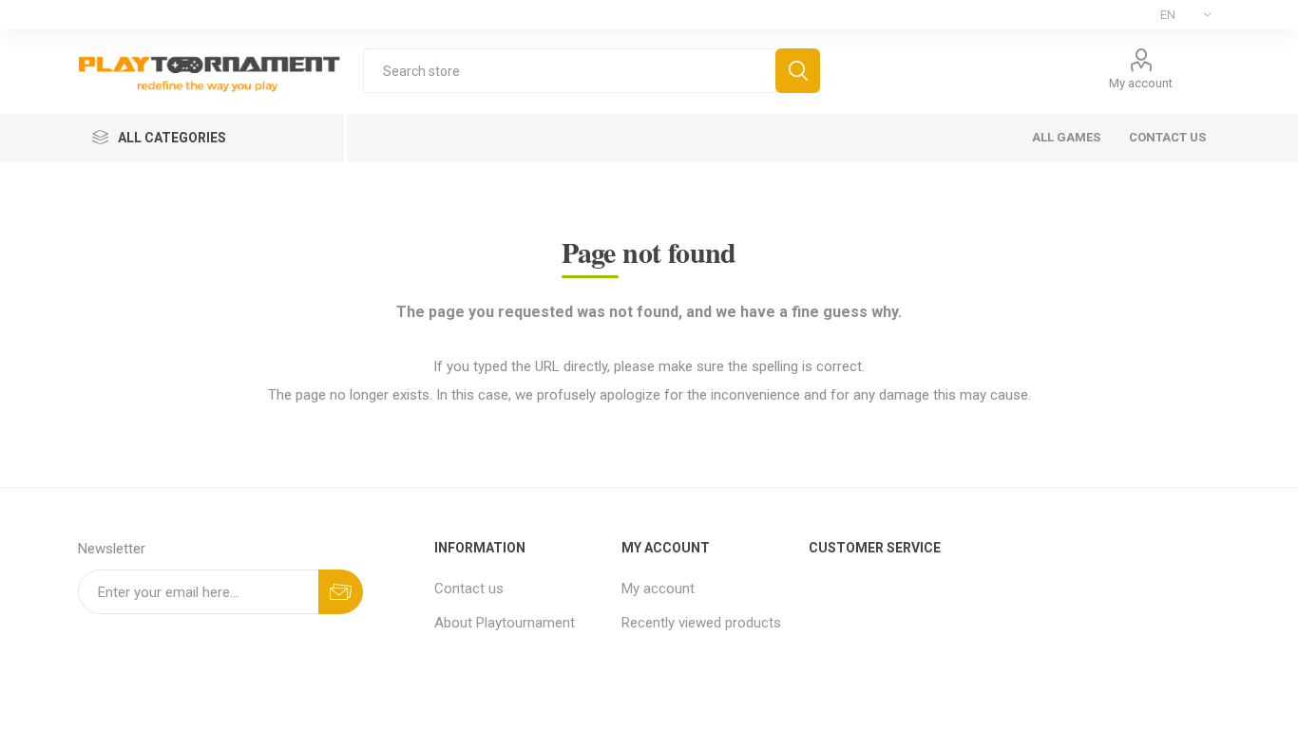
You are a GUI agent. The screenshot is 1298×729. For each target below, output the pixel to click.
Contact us (469, 588)
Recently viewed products (701, 622)
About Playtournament (504, 622)
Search (797, 70)
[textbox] (569, 70)
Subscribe (340, 592)
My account (1141, 83)
